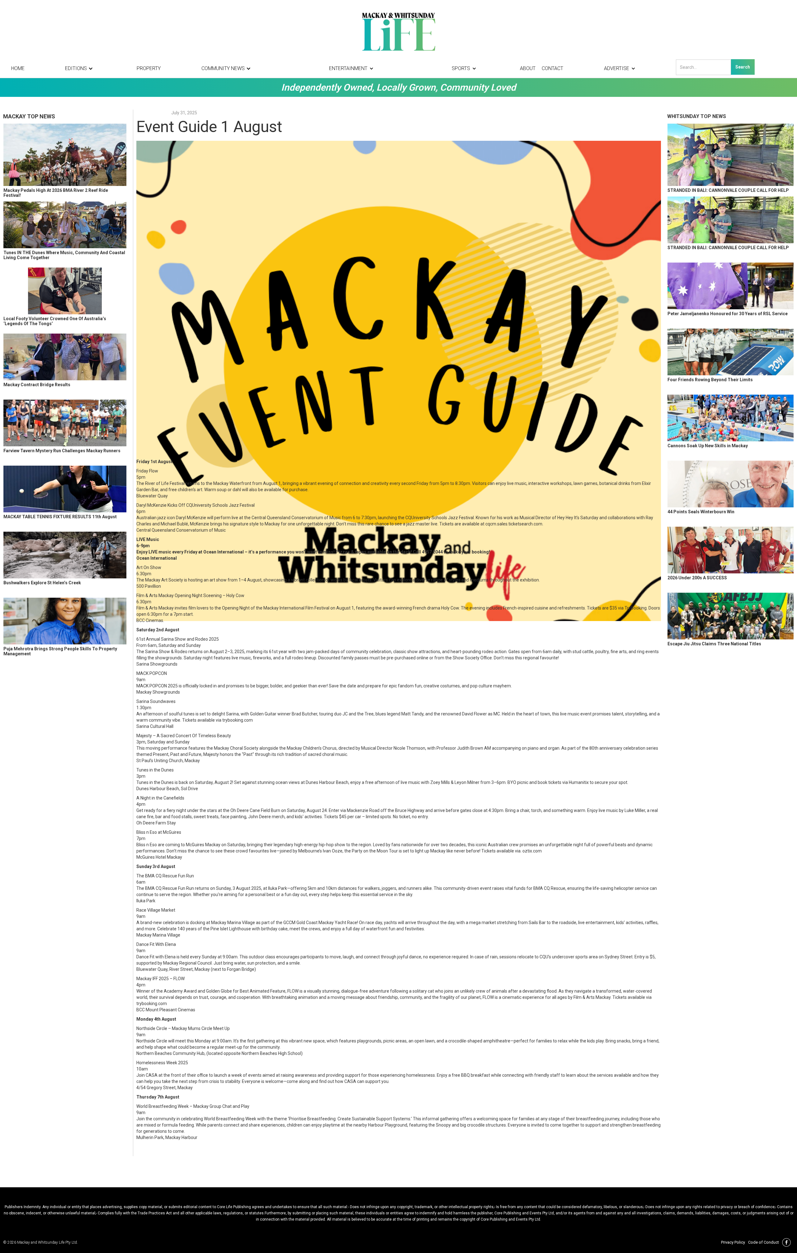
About (527, 68)
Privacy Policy (733, 1242)
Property (149, 68)
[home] (398, 31)
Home (18, 68)
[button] (80, 68)
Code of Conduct (763, 1242)
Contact (552, 68)
